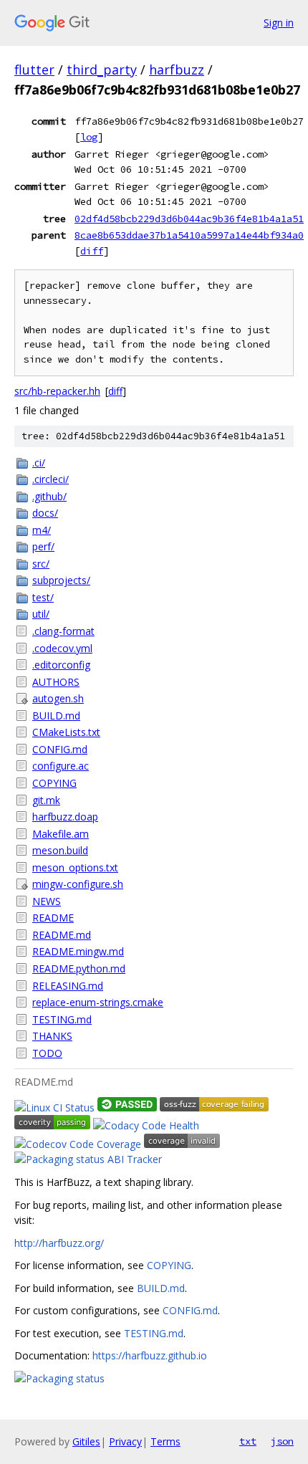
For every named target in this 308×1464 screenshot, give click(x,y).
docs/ (45, 513)
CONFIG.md (59, 749)
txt (247, 1441)
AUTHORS (56, 682)
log (88, 136)
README (53, 917)
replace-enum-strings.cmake (97, 1002)
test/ (43, 597)
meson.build (60, 850)
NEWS (46, 901)
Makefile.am (60, 834)
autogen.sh (58, 698)
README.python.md (78, 968)
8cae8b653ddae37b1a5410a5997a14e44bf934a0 (189, 235)
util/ (40, 614)
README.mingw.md (78, 951)
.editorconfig (61, 664)
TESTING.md (62, 1019)
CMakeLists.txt (66, 732)
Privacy (125, 1441)
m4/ (41, 530)
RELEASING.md (67, 985)
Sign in (279, 22)
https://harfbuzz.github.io (149, 1355)
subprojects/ (61, 580)
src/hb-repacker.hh (57, 391)
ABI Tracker (134, 1159)
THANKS (52, 1036)
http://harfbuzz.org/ (59, 1243)
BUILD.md (56, 715)
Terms (165, 1441)
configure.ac (60, 765)
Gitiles (86, 1441)
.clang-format (63, 631)
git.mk (46, 800)
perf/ (43, 546)
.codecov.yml (62, 648)
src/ (40, 563)
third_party (102, 69)
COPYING (54, 783)
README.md (61, 935)
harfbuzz (176, 69)
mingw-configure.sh (77, 884)
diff (91, 250)
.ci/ (38, 462)
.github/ (49, 496)
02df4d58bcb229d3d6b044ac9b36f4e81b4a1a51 (189, 218)
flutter (34, 69)
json (282, 1441)
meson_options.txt (75, 867)
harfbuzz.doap (65, 816)
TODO (47, 1053)
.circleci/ (50, 479)
